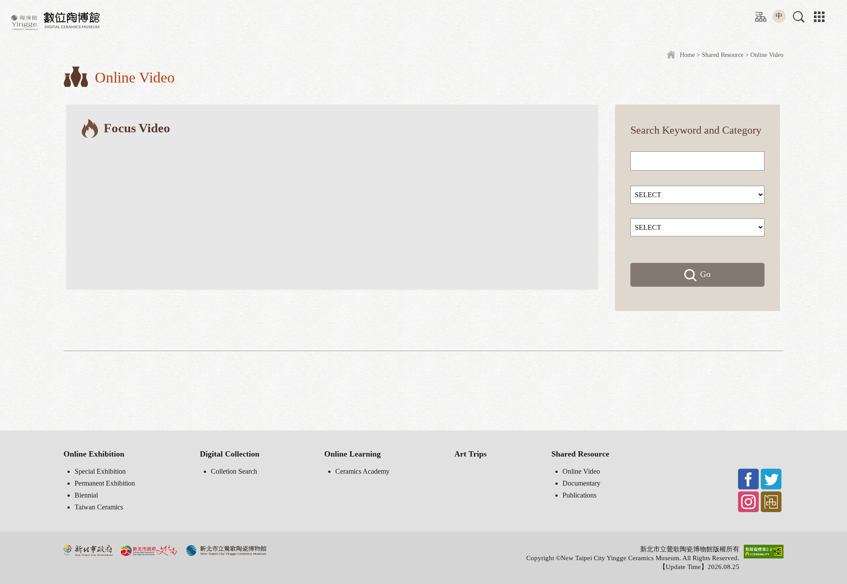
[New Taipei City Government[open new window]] (88, 550)
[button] (799, 17)
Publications (579, 495)
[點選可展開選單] (819, 16)
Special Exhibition (100, 471)
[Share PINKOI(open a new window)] (771, 501)
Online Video (581, 471)
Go (705, 274)
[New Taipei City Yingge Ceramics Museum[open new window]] (225, 550)
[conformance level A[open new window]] (763, 550)
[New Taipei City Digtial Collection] (71, 18)
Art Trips (470, 453)
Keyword (681, 130)
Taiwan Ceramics (99, 507)
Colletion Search (234, 471)
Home (687, 54)
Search (645, 130)
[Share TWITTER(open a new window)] (771, 478)
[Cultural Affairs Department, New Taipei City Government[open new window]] (149, 550)
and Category (732, 130)
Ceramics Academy (362, 471)
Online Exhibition (94, 453)
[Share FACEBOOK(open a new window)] (748, 478)
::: (758, 13)
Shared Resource (722, 54)
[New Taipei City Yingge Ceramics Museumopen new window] (24, 22)
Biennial (86, 495)
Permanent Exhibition (105, 483)
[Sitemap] (760, 15)
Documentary (581, 483)
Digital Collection (229, 453)
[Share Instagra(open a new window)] (748, 501)
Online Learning (352, 453)
